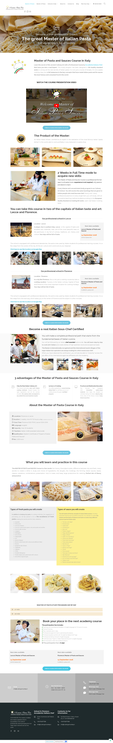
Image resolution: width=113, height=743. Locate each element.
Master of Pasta (29, 3)
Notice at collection (50, 741)
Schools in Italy (52, 3)
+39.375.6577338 (41, 721)
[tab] (56, 609)
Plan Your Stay (85, 3)
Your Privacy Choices (59, 741)
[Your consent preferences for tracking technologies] (110, 740)
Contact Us (71, 3)
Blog (77, 3)
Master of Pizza (41, 3)
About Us (62, 3)
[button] (56, 609)
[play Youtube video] (56, 106)
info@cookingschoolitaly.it (44, 724)
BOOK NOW (98, 3)
